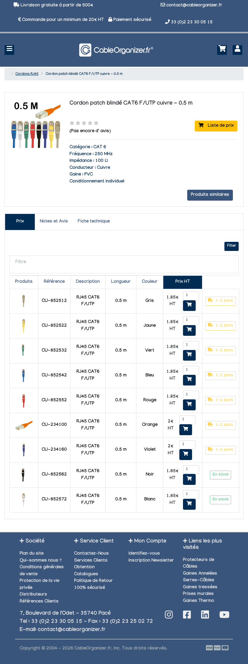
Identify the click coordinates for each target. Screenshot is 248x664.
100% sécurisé (89, 588)
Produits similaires (210, 195)
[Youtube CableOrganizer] (224, 616)
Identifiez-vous (144, 554)
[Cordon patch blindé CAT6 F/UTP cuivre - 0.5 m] (35, 149)
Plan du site (32, 554)
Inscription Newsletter (151, 561)
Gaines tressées (200, 587)
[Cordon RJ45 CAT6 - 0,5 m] (24, 302)
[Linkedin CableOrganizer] (205, 616)
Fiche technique (94, 222)
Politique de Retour (93, 581)
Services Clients (91, 561)
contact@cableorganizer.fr (194, 5)
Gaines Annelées (200, 574)
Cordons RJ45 (26, 74)
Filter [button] (231, 246)
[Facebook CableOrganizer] (187, 616)
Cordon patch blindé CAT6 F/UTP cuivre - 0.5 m (131, 103)
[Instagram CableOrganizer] (169, 616)
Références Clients (39, 602)
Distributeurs (33, 595)
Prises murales (198, 594)
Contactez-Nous (91, 554)
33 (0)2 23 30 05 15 (192, 22)
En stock (221, 474)
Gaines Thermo (198, 601)
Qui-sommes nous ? (41, 561)
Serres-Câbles (198, 580)
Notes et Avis (54, 222)
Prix (20, 222)
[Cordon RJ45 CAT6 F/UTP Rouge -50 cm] (23, 401)
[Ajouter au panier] (189, 305)
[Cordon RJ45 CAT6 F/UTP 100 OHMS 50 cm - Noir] (24, 475)
